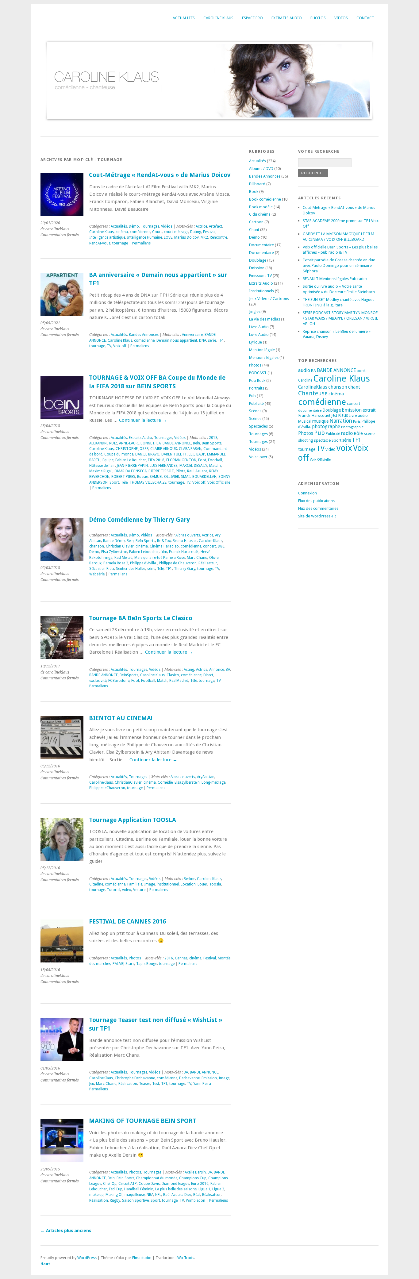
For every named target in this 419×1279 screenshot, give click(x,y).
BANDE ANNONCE (177, 443)
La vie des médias (264, 319)
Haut (45, 1264)
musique (320, 421)
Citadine (96, 884)
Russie (142, 476)
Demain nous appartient (176, 340)
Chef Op (110, 1183)
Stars (129, 964)
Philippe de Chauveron (178, 563)
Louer (202, 884)
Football (215, 460)
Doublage (257, 260)
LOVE (168, 237)
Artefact (215, 226)
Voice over (258, 457)
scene (369, 433)
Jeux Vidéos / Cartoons (269, 298)
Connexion (307, 493)
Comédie (165, 782)
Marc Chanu (197, 557)
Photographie (352, 427)
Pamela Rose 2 (115, 563)
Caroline (305, 380)
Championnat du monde (156, 1178)
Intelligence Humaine (144, 237)
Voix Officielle (218, 482)
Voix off (119, 346)
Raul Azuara (197, 471)
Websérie (97, 574)
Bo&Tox (164, 541)
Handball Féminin (138, 1189)
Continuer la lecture (143, 420)
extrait (369, 410)
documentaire (309, 410)
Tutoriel (113, 890)
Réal (196, 1195)
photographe (326, 426)
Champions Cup (192, 1178)
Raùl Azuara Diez (177, 1195)
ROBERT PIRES (123, 476)
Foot (202, 460)
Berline (189, 879)
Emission (209, 1078)
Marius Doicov (186, 237)
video (126, 890)
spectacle (322, 440)
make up (96, 1195)
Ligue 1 (204, 1189)
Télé (124, 482)
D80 (221, 546)
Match (162, 680)
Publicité (256, 403)
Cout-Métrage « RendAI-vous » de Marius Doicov (160, 175)
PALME (118, 964)
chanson (96, 546)
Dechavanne (189, 1078)
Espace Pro (252, 18)
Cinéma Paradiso (164, 546)
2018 (213, 438)
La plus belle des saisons (176, 1189)
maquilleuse (135, 1195)
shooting (305, 440)
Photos (318, 18)
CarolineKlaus (210, 541)
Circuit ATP (127, 1183)
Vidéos (341, 18)
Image (149, 884)
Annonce (216, 669)
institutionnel (168, 884)
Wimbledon (195, 1200)
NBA (150, 1195)
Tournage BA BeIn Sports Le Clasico (140, 618)
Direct (208, 675)
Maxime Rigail (101, 471)
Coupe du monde (118, 454)
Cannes (181, 958)
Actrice (201, 226)
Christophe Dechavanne (135, 1078)
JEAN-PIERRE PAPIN (132, 465)
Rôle (358, 433)
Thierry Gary (184, 569)
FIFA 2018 (156, 460)
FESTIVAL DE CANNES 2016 (127, 921)
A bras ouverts (187, 535)
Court (157, 232)
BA (158, 443)
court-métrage (176, 232)
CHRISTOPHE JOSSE (132, 449)
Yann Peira (202, 1083)
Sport (114, 482)
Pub (252, 396)
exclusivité (97, 680)
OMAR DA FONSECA (130, 471)
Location (188, 884)
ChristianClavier (128, 782)
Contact (365, 18)
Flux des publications (316, 500)
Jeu (91, 1083)
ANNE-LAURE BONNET (137, 443)
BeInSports (129, 675)
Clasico (173, 675)
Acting (189, 669)
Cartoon (256, 222)
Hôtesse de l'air (102, 465)
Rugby (115, 1200)
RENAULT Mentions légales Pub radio (335, 278)
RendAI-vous (99, 243)
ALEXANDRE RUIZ (103, 443)
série (212, 340)
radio (347, 433)
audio (304, 370)
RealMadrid (178, 680)
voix (344, 448)
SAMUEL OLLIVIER (164, 476)
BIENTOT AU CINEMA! (120, 718)
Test (155, 1083)
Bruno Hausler (185, 541)
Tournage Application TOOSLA (132, 820)
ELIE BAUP (197, 454)
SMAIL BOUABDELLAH (199, 476)
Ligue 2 (218, 1189)
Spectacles (258, 426)
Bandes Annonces (144, 334)
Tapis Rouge (146, 964)
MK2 (204, 237)
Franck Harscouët (184, 552)
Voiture (139, 890)
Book (253, 191)
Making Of (114, 1195)
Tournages (150, 226)
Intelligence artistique (107, 237)
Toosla (215, 884)
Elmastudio (142, 1257)
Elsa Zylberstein (114, 552)
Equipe (107, 460)
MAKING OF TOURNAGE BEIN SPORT (142, 1120)
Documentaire (261, 245)
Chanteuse (313, 393)
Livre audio (358, 415)
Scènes (255, 411)
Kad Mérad (123, 557)
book (361, 371)
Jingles (254, 311)
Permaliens (141, 243)
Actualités (184, 18)
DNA (202, 340)
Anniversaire (192, 334)
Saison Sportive (135, 1200)
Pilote (180, 471)
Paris (357, 422)
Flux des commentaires (318, 508)
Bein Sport (125, 1178)
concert (209, 546)
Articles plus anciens (65, 1230)
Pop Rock (257, 380)
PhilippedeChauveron (107, 788)
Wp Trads (185, 1257)
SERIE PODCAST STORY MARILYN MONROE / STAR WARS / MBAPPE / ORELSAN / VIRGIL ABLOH (340, 318)
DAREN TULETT (174, 454)
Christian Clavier (120, 546)
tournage (120, 243)
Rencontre (218, 237)
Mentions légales (264, 357)
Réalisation (127, 1083)
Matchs (215, 465)
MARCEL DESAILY (193, 465)
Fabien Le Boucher (130, 460)
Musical (304, 421)
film (164, 552)
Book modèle (261, 207)
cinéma (122, 232)
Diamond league (175, 1183)
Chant (254, 229)
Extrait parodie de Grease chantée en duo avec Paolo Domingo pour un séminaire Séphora (339, 265)
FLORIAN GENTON (181, 460)
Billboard (257, 184)
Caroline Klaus (218, 18)
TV (109, 346)
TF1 (221, 340)
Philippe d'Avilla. (143, 563)
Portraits (256, 388)
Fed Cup (115, 1189)
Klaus (343, 415)
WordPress (87, 1257)
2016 (168, 958)
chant (354, 387)
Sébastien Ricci (101, 569)
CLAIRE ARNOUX (163, 449)
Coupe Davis (149, 1183)
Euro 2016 (200, 1183)
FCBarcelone (118, 680)
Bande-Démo (114, 541)
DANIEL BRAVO (147, 454)
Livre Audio (259, 327)
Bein (196, 443)
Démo (134, 226)
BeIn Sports (211, 443)
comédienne (140, 232)
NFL (158, 1195)
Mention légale (262, 350)
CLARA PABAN (190, 449)
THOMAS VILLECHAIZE (148, 482)
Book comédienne (265, 199)
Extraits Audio (286, 18)
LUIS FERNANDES (164, 465)
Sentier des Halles (130, 569)
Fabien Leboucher (144, 552)
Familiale (134, 884)
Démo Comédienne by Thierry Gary (139, 519)
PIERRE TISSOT (161, 471)
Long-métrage (213, 782)
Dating (195, 232)
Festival (209, 232)
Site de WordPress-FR (317, 516)
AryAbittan (205, 777)
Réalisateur (207, 563)
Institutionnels (261, 291)
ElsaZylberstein (187, 782)
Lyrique (255, 342)
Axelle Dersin (195, 1172)
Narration (340, 421)
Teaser (144, 1083)
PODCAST (258, 373)
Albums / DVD (261, 168)
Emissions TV (260, 275)
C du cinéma (260, 214)
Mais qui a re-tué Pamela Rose (159, 557)
